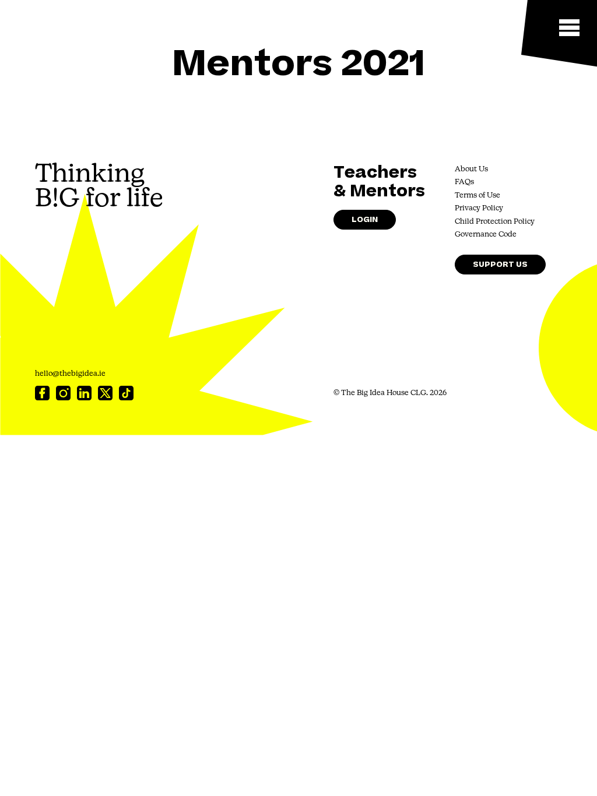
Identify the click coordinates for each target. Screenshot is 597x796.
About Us (471, 169)
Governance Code (486, 234)
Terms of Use (477, 195)
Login (365, 219)
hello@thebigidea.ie (70, 374)
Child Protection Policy (495, 222)
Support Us (500, 264)
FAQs (464, 182)
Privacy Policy (479, 208)
